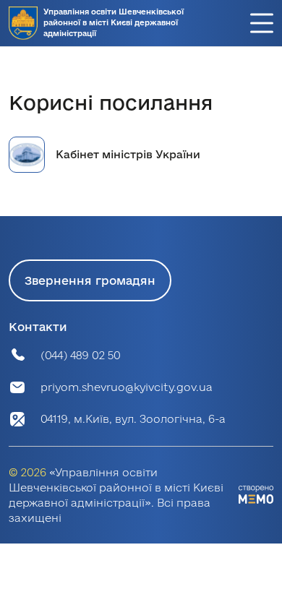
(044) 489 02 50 (80, 355)
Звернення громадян (90, 280)
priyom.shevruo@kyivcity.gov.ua (126, 387)
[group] (141, 155)
